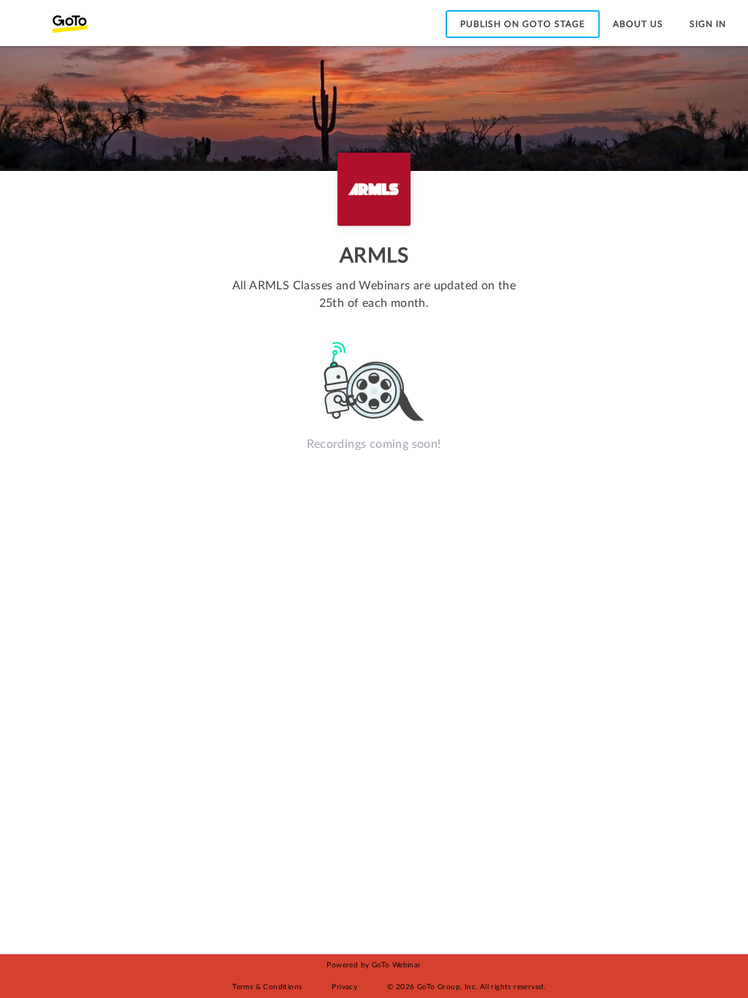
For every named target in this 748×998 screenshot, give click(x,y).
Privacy (344, 987)
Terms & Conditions (267, 987)
